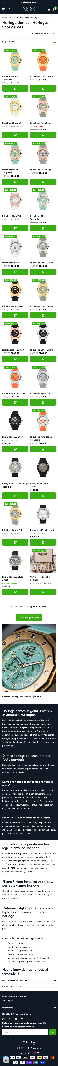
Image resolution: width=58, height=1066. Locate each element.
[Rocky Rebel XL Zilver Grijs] (15, 467)
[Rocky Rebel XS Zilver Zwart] (15, 560)
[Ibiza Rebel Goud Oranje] (43, 60)
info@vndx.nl (11, 1000)
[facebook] (22, 1019)
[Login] (48, 9)
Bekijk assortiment (3, 9)
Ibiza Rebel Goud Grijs (13, 530)
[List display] (54, 42)
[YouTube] (16, 1019)
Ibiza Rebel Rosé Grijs (40, 169)
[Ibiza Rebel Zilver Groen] (43, 246)
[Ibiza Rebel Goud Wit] (15, 106)
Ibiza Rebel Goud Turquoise (10, 77)
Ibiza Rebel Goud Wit (12, 123)
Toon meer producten (29, 617)
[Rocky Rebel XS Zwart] (15, 420)
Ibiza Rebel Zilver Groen (41, 262)
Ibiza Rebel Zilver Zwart (41, 350)
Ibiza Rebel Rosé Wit (12, 216)
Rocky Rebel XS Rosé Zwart (40, 485)
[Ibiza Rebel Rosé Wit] (15, 200)
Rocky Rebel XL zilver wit (42, 530)
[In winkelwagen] (15, 88)
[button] (3, 2)
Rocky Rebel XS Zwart (12, 437)
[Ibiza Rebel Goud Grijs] (15, 514)
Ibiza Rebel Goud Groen (41, 306)
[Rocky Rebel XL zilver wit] (43, 514)
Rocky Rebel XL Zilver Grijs (15, 483)
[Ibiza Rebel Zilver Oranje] (15, 377)
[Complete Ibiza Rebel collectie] (43, 560)
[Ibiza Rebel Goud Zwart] (15, 290)
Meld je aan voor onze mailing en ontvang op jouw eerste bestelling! (24, 1025)
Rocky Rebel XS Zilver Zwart (12, 578)
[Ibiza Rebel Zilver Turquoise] (43, 200)
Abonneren (52, 1032)
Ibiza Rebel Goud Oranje (41, 76)
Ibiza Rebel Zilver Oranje (13, 393)
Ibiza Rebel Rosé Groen (41, 123)
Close (29, 1008)
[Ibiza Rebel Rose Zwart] (15, 333)
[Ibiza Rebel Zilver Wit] (15, 246)
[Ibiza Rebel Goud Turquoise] (15, 60)
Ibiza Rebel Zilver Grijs (41, 393)
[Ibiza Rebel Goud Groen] (43, 290)
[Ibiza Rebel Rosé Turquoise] (15, 153)
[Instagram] (3, 1019)
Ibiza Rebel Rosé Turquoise (10, 171)
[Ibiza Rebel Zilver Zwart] (43, 333)
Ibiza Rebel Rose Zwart (13, 350)
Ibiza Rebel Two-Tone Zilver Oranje (42, 438)
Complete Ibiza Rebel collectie (40, 578)
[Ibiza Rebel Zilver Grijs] (43, 377)
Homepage (7, 17)
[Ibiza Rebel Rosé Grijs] (43, 153)
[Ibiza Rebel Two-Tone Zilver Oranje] (43, 420)
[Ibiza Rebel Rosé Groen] (43, 106)
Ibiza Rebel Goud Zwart (13, 306)
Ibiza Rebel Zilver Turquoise (38, 217)
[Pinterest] (9, 1019)
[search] (9, 9)
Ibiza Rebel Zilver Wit (12, 262)
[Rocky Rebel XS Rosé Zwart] (43, 467)
